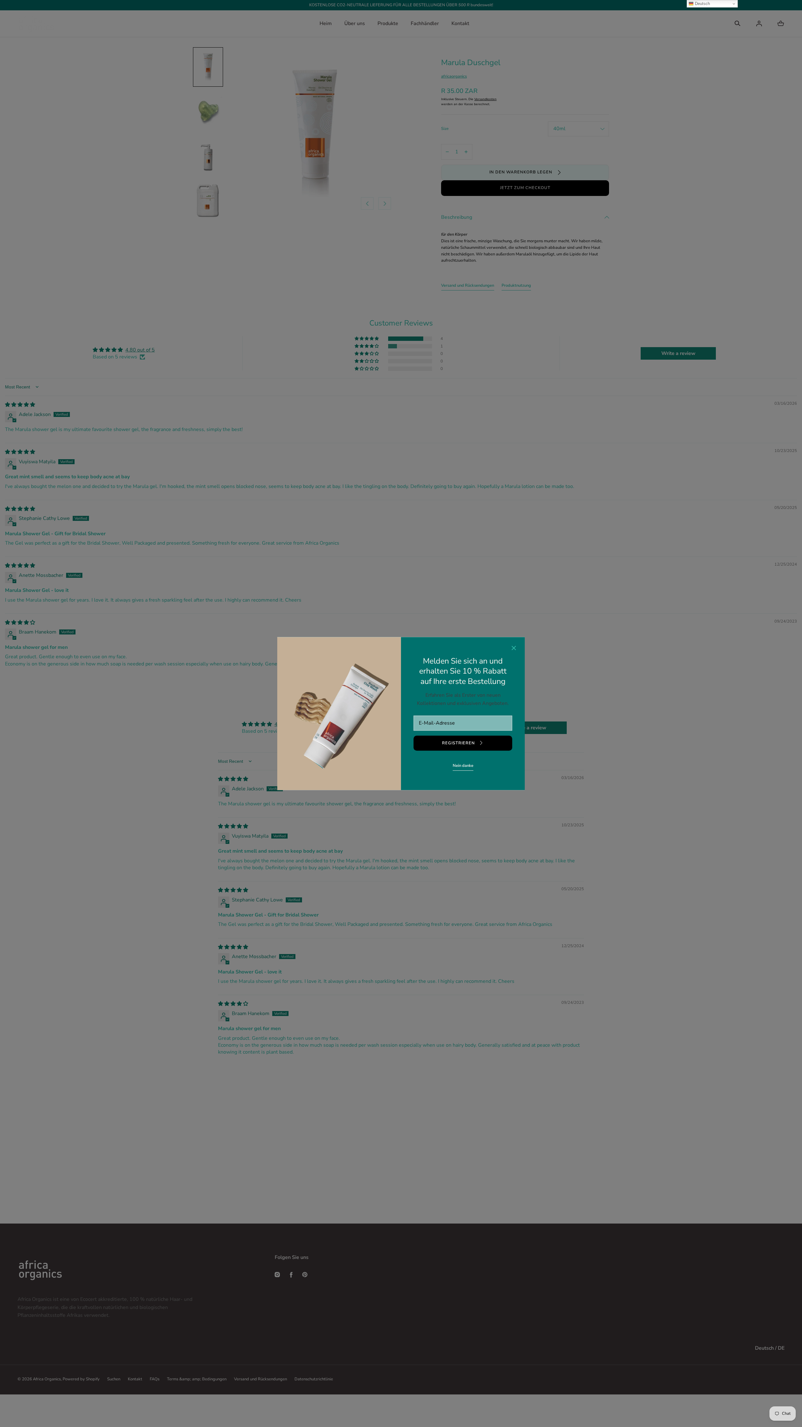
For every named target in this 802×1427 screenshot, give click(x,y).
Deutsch (702, 3)
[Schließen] (513, 648)
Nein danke (463, 765)
